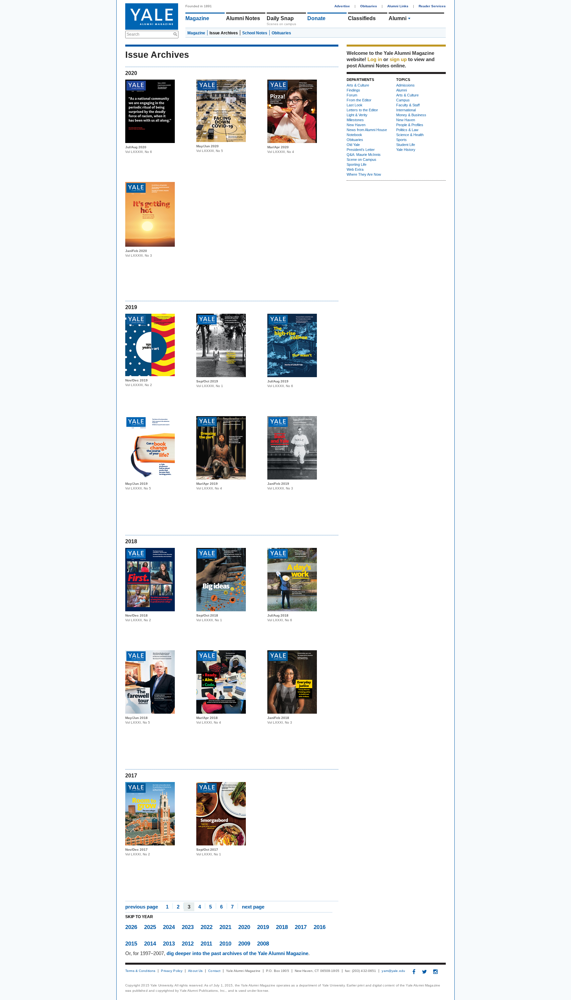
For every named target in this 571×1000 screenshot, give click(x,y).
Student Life (405, 145)
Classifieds (362, 18)
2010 (225, 944)
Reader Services (432, 6)
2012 (188, 944)
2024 (169, 927)
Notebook (354, 135)
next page (253, 906)
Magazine (197, 18)
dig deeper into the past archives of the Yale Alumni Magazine (237, 953)
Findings (353, 90)
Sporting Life (356, 164)
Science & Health (410, 135)
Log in (374, 59)
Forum (352, 95)
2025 (150, 927)
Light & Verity (357, 115)
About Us (195, 971)
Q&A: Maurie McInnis (364, 155)
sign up (398, 59)
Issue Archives (223, 33)
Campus (403, 100)
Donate (316, 18)
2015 (131, 944)
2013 (169, 944)
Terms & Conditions (140, 971)
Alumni (397, 18)
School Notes (254, 33)
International (406, 110)
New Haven (356, 125)
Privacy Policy (171, 971)
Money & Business (411, 115)
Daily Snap (280, 18)
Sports (401, 140)
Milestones (355, 120)
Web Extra (355, 169)
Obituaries (368, 6)
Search (133, 34)
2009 (244, 944)
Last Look (354, 105)
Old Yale (353, 145)
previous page (141, 906)
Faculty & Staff (408, 105)
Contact (214, 971)
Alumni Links (397, 6)
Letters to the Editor (362, 110)
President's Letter (361, 150)
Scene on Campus (361, 159)
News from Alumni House (367, 130)
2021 (225, 927)
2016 (319, 927)
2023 (188, 927)
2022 (206, 927)
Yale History (405, 150)
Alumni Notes (243, 18)
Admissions (405, 85)
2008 (263, 944)
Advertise (342, 6)
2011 (206, 944)
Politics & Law (407, 130)
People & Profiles (409, 125)
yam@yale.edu (393, 971)
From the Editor (359, 100)
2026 (131, 927)
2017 (301, 927)
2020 (244, 927)
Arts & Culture (358, 85)
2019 (263, 927)
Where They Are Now (364, 174)
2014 (150, 944)
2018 (282, 927)
